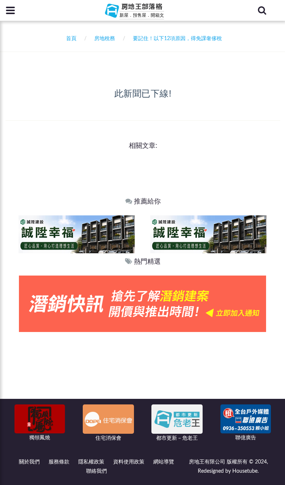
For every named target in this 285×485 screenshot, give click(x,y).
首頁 (69, 38)
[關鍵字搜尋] (262, 10)
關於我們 (29, 462)
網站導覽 (163, 462)
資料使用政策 (128, 462)
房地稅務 (104, 38)
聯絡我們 (96, 471)
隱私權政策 (91, 462)
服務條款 (59, 462)
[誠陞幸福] (126, 234)
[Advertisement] (143, 388)
